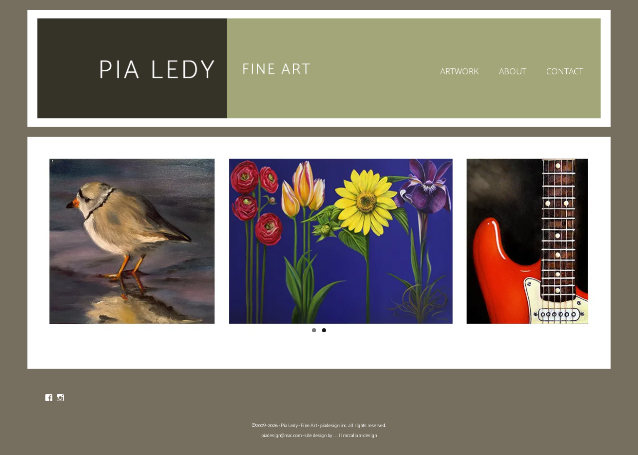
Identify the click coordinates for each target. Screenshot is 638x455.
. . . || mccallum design (355, 436)
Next (612, 241)
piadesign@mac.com (281, 436)
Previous (26, 241)
